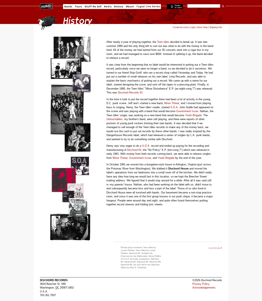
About (130, 6)
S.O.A (174, 107)
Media (107, 6)
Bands (68, 6)
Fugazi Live (148, 6)
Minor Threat (171, 103)
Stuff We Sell (93, 6)
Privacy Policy (201, 283)
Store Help (202, 27)
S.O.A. (146, 145)
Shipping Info (215, 27)
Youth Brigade (193, 115)
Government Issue (187, 111)
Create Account (180, 27)
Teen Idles (163, 41)
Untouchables (114, 119)
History (118, 6)
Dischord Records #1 (130, 92)
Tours (78, 6)
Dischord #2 (134, 149)
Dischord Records (46, 5)
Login (192, 27)
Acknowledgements (204, 287)
